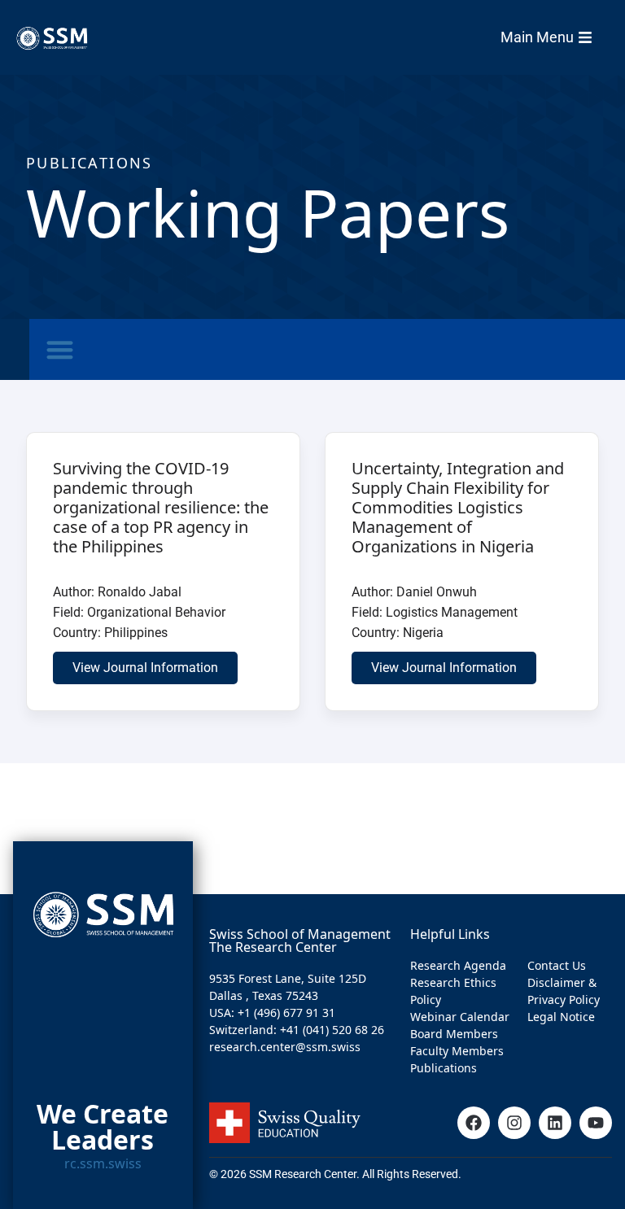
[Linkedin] (555, 1122)
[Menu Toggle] (60, 349)
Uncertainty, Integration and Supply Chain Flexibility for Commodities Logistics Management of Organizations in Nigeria (458, 507)
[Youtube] (595, 1122)
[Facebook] (473, 1122)
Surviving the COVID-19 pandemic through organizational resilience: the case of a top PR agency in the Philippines (161, 507)
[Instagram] (514, 1122)
